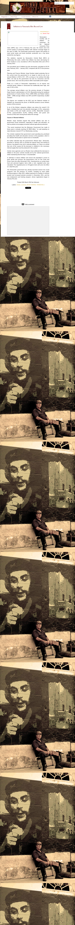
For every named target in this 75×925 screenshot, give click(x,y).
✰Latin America (25, 16)
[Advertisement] (59, 52)
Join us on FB (50, 17)
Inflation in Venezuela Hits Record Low (28, 26)
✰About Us (35, 16)
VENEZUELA (40, 185)
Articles (18, 185)
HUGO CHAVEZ (31, 185)
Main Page (14, 16)
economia (23, 185)
